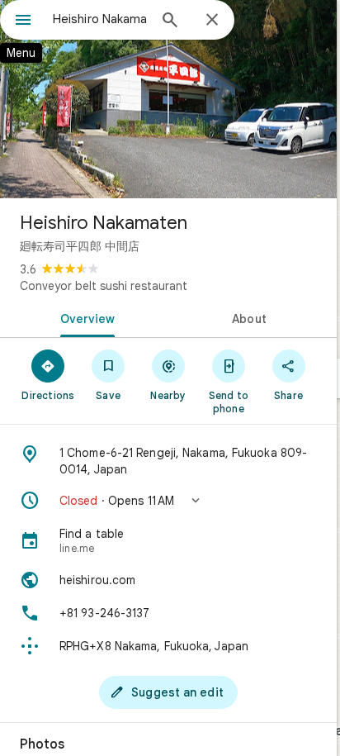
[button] (168, 500)
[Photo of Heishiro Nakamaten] (168, 99)
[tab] (84, 317)
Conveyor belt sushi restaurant (103, 285)
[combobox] (100, 19)
